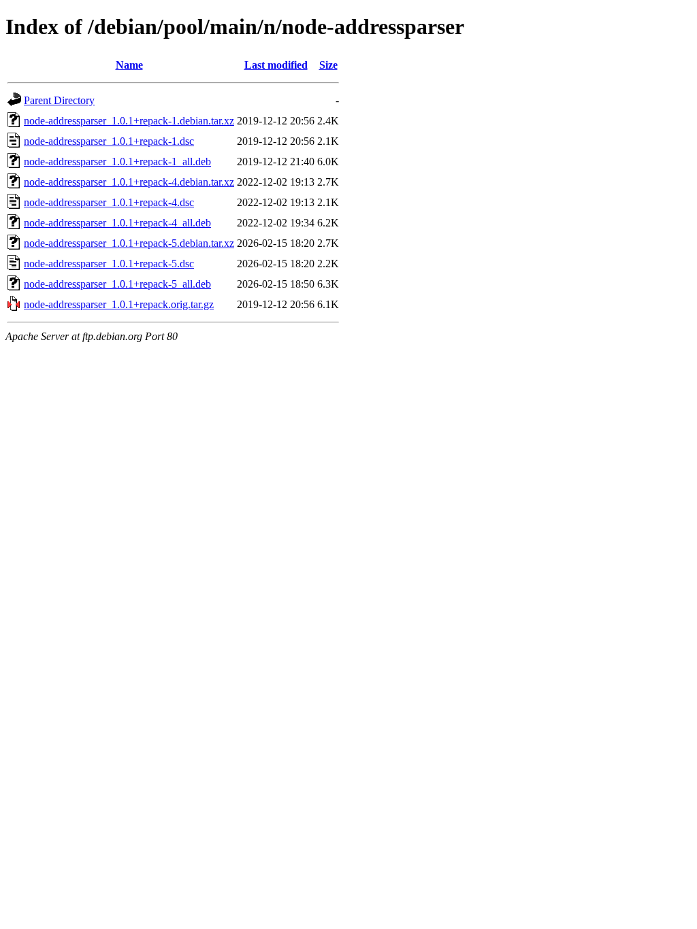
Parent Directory (59, 100)
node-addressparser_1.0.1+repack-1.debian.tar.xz (129, 120)
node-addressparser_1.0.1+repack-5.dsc (109, 263)
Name (129, 65)
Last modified (276, 65)
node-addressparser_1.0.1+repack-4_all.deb (117, 223)
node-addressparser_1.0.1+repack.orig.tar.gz (119, 304)
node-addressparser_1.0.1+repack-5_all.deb (117, 284)
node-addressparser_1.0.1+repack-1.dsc (109, 141)
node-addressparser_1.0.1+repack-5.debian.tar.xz (129, 243)
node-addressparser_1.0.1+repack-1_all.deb (117, 161)
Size (328, 65)
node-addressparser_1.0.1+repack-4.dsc (109, 202)
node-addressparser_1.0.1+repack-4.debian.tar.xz (129, 182)
